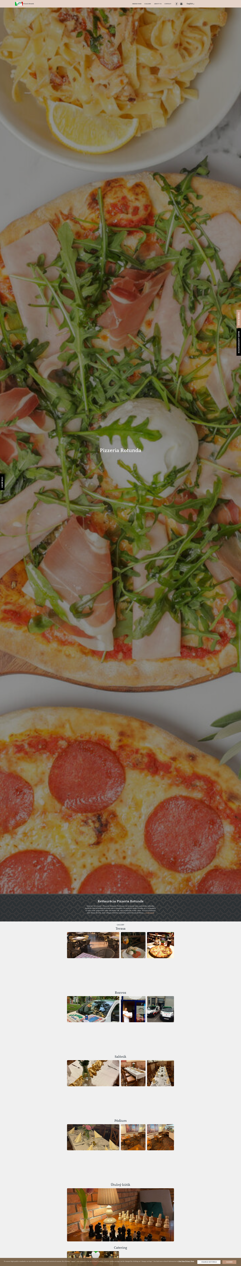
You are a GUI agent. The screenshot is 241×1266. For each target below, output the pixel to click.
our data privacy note (186, 1261)
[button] (191, 4)
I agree (229, 1262)
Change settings (209, 1262)
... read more (149, 913)
